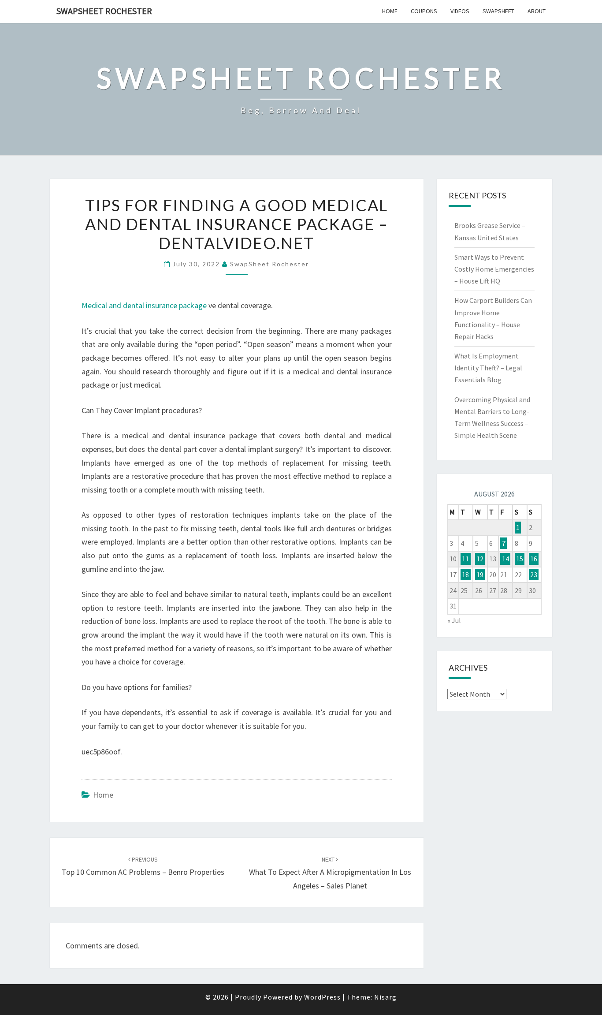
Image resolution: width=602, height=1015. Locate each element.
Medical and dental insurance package (144, 305)
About (537, 11)
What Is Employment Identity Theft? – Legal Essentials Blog (488, 367)
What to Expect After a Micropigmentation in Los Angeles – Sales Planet (330, 873)
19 (479, 574)
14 (505, 558)
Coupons (424, 11)
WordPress (322, 997)
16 (533, 558)
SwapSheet (498, 11)
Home (390, 11)
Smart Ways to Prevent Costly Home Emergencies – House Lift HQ (494, 269)
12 (479, 558)
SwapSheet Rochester (104, 10)
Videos (459, 11)
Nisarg (385, 997)
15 (519, 558)
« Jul (454, 620)
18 (465, 574)
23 (533, 574)
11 (465, 558)
